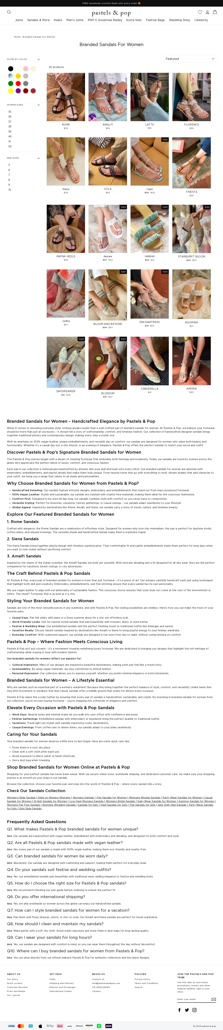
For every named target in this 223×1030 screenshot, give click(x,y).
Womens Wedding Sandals (59, 805)
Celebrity (201, 20)
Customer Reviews (17, 987)
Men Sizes (13, 158)
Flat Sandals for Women (111, 797)
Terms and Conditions (146, 983)
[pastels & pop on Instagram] (194, 1010)
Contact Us (98, 979)
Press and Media (16, 991)
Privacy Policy (142, 979)
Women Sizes (15, 105)
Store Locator (15, 983)
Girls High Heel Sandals (171, 805)
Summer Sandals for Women (196, 801)
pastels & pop (111, 13)
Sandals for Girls (88, 805)
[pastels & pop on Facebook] (179, 1010)
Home (17, 37)
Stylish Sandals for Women (50, 801)
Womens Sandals (83, 797)
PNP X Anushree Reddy (105, 20)
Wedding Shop (179, 20)
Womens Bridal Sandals (120, 801)
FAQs (52, 979)
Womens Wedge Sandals (144, 797)
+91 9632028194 (101, 987)
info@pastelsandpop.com (106, 983)
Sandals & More (38, 20)
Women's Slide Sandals (21, 797)
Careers (96, 991)
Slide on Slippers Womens (53, 797)
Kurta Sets (134, 20)
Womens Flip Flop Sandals (23, 805)
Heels (58, 20)
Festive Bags (155, 20)
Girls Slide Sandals (30, 808)
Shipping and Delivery (61, 983)
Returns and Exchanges (62, 987)
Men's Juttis (74, 20)
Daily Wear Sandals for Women (156, 801)
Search (138, 987)
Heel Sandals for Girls (113, 805)
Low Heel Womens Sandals (86, 801)
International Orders (60, 991)
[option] (111, 3)
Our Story (12, 979)
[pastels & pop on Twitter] (187, 1010)
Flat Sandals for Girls (142, 805)
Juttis (19, 20)
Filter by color (17, 59)
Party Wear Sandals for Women (182, 797)
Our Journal (13, 995)
